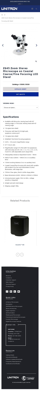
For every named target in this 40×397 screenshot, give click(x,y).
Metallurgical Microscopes (13, 315)
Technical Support (11, 284)
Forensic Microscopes (12, 319)
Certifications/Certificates (13, 363)
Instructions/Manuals (11, 357)
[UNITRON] (9, 9)
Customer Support (11, 280)
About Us (8, 275)
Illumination (9, 304)
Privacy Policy (10, 286)
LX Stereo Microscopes (12, 302)
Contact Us (9, 278)
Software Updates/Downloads (14, 359)
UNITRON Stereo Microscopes (14, 306)
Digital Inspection (10, 310)
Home (2, 14)
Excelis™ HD (20, 245)
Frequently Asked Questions (13, 361)
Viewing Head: (8, 103)
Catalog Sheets (10, 355)
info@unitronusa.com (14, 339)
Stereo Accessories (11, 308)
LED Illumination (10, 313)
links (19, 3)
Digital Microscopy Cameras (13, 321)
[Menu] (32, 9)
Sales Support (9, 282)
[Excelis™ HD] (20, 227)
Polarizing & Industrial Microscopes (15, 317)
